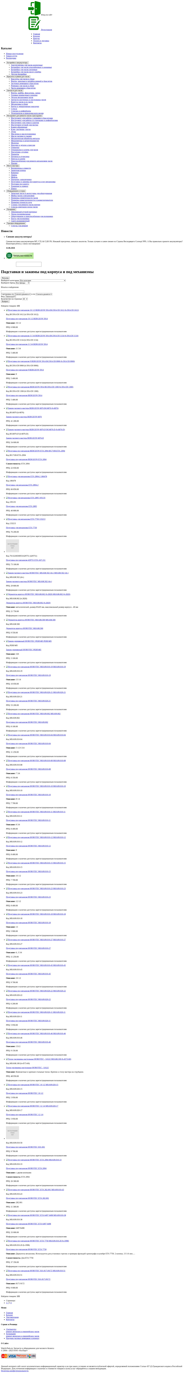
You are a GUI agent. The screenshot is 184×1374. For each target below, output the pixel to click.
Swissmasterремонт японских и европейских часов (22, 1335)
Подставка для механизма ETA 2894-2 (22, 485)
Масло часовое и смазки (21, 136)
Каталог (36, 36)
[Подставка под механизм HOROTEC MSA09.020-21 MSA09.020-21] (36, 692)
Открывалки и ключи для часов (24, 150)
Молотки (15, 143)
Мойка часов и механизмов (22, 196)
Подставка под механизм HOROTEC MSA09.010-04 (28, 743)
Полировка (11, 209)
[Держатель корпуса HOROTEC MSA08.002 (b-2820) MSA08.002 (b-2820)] (38, 594)
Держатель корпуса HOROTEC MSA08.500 (24, 628)
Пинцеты (15, 154)
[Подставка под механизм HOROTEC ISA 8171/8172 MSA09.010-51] (35, 1271)
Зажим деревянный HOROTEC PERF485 (23, 650)
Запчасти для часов (14, 90)
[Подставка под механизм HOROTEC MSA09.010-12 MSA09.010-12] (36, 837)
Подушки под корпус (20, 184)
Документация (12, 1317)
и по (33, 294)
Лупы (13, 132)
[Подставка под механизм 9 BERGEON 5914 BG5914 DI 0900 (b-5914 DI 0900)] (40, 361)
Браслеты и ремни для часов (18, 77)
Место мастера (13, 166)
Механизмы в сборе (19, 104)
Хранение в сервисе (19, 186)
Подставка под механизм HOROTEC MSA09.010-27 (28, 948)
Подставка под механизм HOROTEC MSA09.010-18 (28, 923)
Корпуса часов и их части (22, 102)
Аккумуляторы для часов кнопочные (27, 65)
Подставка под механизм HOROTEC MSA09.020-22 (28, 999)
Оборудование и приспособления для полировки (32, 216)
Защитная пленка (18, 170)
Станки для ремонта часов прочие (25, 205)
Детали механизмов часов (22, 97)
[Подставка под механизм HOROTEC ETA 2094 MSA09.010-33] (33, 1160)
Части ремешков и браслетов (23, 88)
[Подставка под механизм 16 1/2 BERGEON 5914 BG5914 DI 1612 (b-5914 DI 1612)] (42, 310)
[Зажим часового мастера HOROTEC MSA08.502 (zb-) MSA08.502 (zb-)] (37, 573)
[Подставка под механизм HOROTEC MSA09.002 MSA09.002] (33, 714)
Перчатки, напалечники (21, 179)
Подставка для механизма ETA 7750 (21, 528)
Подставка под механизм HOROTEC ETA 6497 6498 (28, 1224)
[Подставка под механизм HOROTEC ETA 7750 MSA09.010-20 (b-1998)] (37, 1241)
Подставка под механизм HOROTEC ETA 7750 (26, 1249)
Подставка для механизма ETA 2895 (21, 506)
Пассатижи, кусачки (19, 152)
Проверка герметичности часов (24, 198)
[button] (45, 263)
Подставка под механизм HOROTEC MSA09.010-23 (28, 897)
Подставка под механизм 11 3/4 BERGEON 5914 (27, 344)
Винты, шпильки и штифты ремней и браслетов (31, 81)
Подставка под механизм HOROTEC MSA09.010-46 (28, 1042)
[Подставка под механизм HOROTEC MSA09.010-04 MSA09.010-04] (36, 735)
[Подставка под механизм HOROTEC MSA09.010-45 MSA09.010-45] (36, 965)
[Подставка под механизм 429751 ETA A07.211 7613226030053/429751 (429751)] (12, 552)
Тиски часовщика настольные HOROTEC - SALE (27, 1068)
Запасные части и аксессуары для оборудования (31, 193)
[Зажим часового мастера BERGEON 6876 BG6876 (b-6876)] (32, 408)
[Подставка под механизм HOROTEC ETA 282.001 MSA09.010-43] (35, 1190)
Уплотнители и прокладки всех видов (27, 113)
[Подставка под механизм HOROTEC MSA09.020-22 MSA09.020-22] (36, 991)
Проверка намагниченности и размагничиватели (32, 200)
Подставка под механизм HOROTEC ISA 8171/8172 (28, 1279)
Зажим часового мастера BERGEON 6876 (24, 417)
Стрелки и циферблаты (21, 111)
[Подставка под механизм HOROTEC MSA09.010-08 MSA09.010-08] (36, 761)
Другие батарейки (19, 74)
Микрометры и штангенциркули (25, 141)
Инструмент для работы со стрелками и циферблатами (34, 120)
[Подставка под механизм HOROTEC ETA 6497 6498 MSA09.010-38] (36, 1215)
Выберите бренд (8, 283)
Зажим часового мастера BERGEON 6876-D (25, 438)
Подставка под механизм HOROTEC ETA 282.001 (27, 1198)
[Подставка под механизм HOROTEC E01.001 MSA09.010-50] (12, 1138)
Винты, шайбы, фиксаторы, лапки (25, 93)
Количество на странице (11, 299)
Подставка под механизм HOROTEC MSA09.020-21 (28, 701)
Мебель (14, 177)
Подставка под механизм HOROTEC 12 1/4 (24, 1114)
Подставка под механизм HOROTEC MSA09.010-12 (28, 846)
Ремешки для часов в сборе (22, 86)
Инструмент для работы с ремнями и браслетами (32, 118)
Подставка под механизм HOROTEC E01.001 (25, 1147)
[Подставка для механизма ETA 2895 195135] (25, 498)
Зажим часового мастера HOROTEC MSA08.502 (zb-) (29, 581)
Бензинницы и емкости (21, 168)
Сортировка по (7, 294)
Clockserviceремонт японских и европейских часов (22, 1330)
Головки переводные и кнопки (24, 95)
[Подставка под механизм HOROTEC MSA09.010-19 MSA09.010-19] (36, 667)
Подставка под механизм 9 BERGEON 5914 (25, 370)
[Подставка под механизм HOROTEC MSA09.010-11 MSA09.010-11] (35, 812)
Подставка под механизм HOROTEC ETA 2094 (26, 1168)
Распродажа (11, 58)
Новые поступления (14, 54)
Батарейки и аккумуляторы (17, 63)
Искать (9, 263)
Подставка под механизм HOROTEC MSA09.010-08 (28, 769)
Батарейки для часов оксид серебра (26, 72)
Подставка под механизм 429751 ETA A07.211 (25, 560)
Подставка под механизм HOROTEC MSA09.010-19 (28, 675)
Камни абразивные (19, 127)
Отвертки (15, 147)
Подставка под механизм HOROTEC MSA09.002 (27, 722)
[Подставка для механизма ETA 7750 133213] (25, 519)
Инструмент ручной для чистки (24, 125)
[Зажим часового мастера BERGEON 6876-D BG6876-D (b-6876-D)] (35, 429)
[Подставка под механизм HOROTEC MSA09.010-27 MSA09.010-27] (36, 940)
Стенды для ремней (19, 226)
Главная (9, 1313)
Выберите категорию (10, 280)
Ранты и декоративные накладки (25, 106)
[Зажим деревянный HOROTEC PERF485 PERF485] (29, 641)
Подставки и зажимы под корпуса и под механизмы (33, 182)
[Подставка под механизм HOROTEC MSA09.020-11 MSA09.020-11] (35, 1012)
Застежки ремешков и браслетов (25, 83)
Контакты (37, 43)
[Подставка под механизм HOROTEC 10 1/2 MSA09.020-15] (32, 1085)
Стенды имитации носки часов (24, 207)
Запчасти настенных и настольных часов (28, 100)
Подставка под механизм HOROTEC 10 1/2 (24, 1093)
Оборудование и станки (16, 191)
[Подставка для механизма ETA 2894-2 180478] (26, 476)
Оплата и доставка (41, 41)
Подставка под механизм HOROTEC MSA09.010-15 (28, 871)
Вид (3, 296)
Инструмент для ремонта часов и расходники (24, 116)
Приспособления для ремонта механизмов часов (31, 161)
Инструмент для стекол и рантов (25, 123)
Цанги (14, 188)
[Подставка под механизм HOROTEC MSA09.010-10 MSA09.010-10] (36, 786)
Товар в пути (11, 56)
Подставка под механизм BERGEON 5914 (24, 395)
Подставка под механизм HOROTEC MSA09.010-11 (28, 820)
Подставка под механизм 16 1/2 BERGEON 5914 (27, 319)
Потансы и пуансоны (20, 156)
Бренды (36, 38)
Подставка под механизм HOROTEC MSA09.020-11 (28, 1021)
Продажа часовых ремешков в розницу (22, 1338)
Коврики (15, 173)
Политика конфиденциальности (14, 1371)
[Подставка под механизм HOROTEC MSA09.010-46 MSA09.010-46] (36, 1033)
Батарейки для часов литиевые (24, 69)
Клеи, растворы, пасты (21, 129)
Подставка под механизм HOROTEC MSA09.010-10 (28, 795)
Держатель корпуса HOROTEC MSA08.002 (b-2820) (28, 603)
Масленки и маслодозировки (23, 134)
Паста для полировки (20, 219)
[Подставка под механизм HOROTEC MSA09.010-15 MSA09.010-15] (36, 863)
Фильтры (5, 278)
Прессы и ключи (18, 159)
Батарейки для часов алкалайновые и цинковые (31, 67)
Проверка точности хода (21, 202)
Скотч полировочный (20, 221)
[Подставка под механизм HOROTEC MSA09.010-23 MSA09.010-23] (36, 888)
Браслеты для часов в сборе (22, 79)
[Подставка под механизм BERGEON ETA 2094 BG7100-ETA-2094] (35, 451)
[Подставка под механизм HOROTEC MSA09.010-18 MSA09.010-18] (36, 914)
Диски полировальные (20, 214)
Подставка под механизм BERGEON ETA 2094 (26, 459)
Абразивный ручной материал (24, 212)
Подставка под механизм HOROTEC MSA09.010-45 (28, 974)
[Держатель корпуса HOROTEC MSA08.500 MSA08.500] (30, 620)
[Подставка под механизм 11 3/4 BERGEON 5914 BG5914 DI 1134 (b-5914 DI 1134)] (42, 336)
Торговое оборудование (16, 223)
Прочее (14, 163)
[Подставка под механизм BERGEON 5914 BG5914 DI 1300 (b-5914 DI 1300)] (39, 387)
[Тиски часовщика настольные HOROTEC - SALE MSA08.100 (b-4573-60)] (38, 1059)
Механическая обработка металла (25, 138)
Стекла (14, 109)
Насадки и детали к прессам (23, 145)
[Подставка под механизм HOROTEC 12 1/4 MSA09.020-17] (32, 1106)
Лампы (14, 175)
